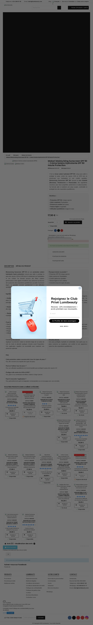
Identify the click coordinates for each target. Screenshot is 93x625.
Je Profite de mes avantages (64, 321)
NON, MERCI (64, 326)
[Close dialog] (80, 288)
